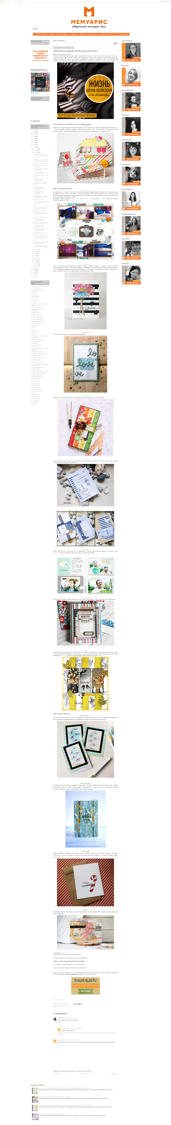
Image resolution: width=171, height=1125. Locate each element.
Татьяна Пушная (85, 396)
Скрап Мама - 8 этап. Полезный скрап (38, 226)
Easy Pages (35, 402)
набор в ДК (35, 330)
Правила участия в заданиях (88, 34)
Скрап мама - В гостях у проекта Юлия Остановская (41, 155)
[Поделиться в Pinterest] (81, 1004)
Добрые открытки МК (37, 307)
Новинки (34, 332)
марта (35, 262)
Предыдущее (114, 1073)
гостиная (34, 302)
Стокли (85, 650)
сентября (36, 249)
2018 (33, 140)
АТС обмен (35, 294)
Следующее (57, 1073)
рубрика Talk (35, 343)
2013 (33, 270)
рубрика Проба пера (37, 360)
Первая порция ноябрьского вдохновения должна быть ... (41, 160)
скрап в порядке (36, 378)
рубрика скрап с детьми (38, 362)
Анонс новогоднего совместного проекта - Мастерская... (39, 188)
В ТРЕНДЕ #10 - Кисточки (39, 210)
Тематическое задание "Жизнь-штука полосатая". (41, 243)
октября (36, 152)
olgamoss (85, 910)
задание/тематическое (63, 1006)
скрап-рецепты (36, 383)
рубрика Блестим (36, 345)
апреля (36, 259)
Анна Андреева (85, 549)
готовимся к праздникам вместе (40, 304)
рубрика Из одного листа (38, 351)
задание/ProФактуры (37, 319)
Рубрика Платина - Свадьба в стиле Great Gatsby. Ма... (40, 197)
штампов (63, 655)
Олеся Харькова (85, 264)
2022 (33, 132)
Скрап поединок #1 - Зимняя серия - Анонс (40, 169)
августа (36, 251)
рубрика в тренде (36, 346)
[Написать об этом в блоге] (76, 1004)
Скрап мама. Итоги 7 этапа (40, 234)
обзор (33, 334)
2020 (33, 136)
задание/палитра (36, 312)
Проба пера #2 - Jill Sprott (39, 217)
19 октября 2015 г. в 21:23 (72, 1040)
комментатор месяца (37, 325)
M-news (35, 158)
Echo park (102, 198)
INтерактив (35, 403)
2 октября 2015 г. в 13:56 (72, 1018)
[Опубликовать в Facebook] (79, 1004)
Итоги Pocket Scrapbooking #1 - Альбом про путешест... (41, 202)
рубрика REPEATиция (37, 376)
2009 (33, 277)
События (73, 34)
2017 (33, 142)
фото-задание (35, 396)
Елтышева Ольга (85, 332)
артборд (34, 293)
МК (33, 328)
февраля (36, 264)
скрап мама (35, 380)
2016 (33, 144)
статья (33, 392)
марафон (34, 327)
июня (35, 255)
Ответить (59, 1022)
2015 (33, 146)
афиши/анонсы (36, 296)
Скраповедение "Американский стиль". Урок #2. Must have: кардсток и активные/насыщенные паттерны (65, 1105)
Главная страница (40, 34)
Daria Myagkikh (61, 1018)
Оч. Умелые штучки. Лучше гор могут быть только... (41, 230)
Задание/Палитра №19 (39, 232)
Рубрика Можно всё (37, 355)
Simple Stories (75, 198)
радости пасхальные (37, 341)
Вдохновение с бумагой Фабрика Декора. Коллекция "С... (41, 214)
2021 (33, 134)
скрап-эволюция (36, 385)
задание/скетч (35, 314)
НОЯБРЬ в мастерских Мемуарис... (39, 166)
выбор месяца (35, 300)
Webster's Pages (88, 198)
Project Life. (56, 552)
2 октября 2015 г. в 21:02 (76, 1028)
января (35, 266)
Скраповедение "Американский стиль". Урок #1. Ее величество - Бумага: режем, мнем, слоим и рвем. (64, 1088)
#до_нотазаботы (36, 288)
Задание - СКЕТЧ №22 (39, 199)
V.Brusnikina (85, 126)
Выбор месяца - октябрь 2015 (40, 163)
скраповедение (36, 387)
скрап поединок (36, 382)
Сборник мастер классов (108, 34)
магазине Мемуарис (90, 974)
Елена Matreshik (85, 597)
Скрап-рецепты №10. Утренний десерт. (38, 220)
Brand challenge (36, 398)
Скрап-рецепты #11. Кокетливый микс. (38, 179)
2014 (33, 268)
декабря (36, 148)
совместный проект (37, 389)
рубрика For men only (37, 374)
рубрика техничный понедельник (40, 371)
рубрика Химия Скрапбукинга (39, 373)
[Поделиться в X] (77, 1004)
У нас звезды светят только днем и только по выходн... (40, 246)
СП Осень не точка (37, 391)
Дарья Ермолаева (85, 783)
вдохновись (35, 298)
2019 (33, 138)
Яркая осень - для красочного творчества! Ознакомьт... (40, 207)
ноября (36, 150)
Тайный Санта (35, 394)
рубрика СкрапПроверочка (39, 367)
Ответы (61, 1025)
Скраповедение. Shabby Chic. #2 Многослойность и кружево (54, 1096)
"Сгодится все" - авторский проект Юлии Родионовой (52, 1114)
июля (35, 253)
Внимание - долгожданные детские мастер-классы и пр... (40, 183)
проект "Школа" (36, 337)
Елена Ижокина (61, 1040)
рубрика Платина (36, 359)
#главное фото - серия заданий (40, 286)
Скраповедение (123, 34)
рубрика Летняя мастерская (39, 353)
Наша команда (62, 34)
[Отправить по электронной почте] (74, 1004)
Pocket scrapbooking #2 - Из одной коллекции (40, 173)
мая (35, 257)
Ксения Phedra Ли (85, 715)
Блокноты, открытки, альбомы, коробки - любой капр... (41, 223)
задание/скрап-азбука (37, 316)
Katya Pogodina (85, 459)
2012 (33, 272)
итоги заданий (35, 323)
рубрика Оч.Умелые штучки (39, 357)
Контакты (52, 34)
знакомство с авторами (38, 321)
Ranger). (101, 655)
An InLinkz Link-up (58, 999)
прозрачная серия (36, 339)
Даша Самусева (85, 190)
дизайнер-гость (36, 305)
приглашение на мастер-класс (39, 336)
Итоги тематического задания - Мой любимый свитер (41, 237)
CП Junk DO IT (35, 400)
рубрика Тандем (36, 369)
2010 (33, 274)
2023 (33, 130)
